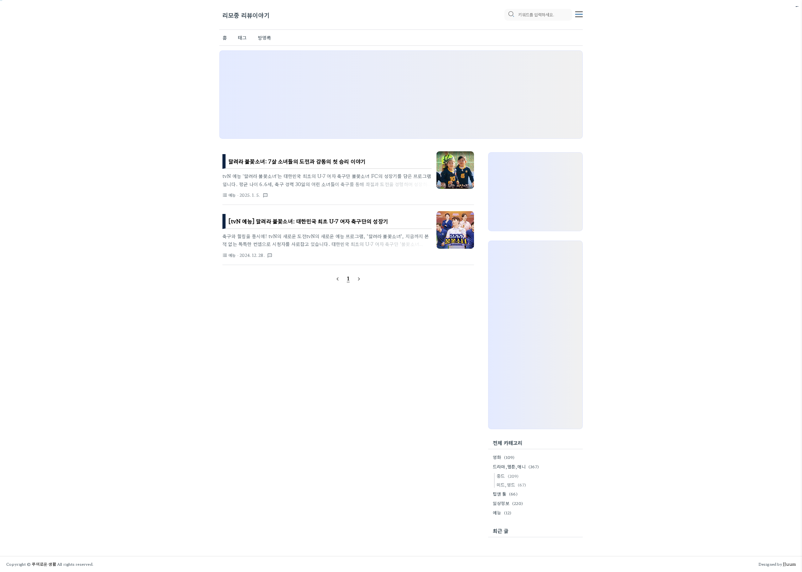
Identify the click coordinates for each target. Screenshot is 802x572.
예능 (502, 512)
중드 (508, 476)
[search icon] (511, 14)
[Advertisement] (401, 94)
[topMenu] (579, 13)
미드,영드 (511, 484)
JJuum (789, 564)
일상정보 (508, 503)
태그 (242, 37)
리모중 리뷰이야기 (246, 15)
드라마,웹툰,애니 (516, 466)
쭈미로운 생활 (44, 564)
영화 (504, 457)
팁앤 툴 (505, 494)
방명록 (264, 37)
